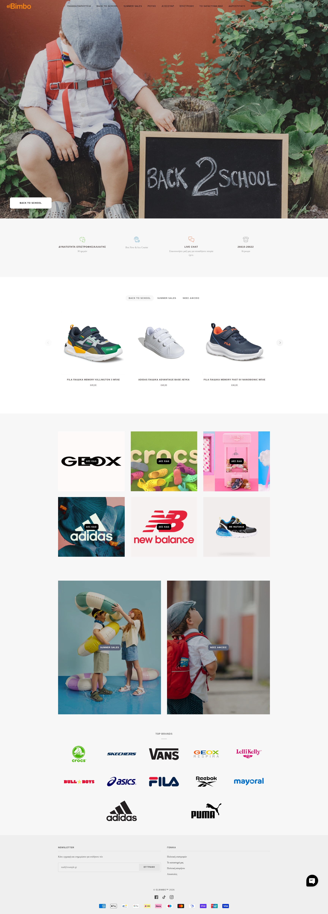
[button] (312, 881)
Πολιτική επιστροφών (177, 856)
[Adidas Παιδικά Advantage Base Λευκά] (164, 342)
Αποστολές (172, 874)
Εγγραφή (149, 867)
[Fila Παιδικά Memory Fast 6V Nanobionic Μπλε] (234, 342)
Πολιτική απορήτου (176, 868)
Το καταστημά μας (175, 862)
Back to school (31, 203)
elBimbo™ (162, 890)
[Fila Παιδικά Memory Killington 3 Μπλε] (93, 342)
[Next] (279, 342)
